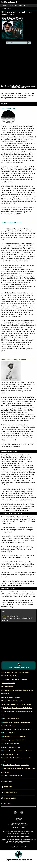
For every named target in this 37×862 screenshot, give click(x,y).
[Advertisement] (18, 65)
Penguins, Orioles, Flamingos (11, 697)
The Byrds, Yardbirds (8, 683)
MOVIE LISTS (8, 787)
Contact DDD (23, 846)
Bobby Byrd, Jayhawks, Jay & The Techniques (16, 704)
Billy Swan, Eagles (7, 686)
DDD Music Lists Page (18, 827)
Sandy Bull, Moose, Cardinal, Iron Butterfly (16, 765)
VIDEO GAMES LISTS (10, 792)
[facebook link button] (15, 814)
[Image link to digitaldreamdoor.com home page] (10, 2)
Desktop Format (7, 8)
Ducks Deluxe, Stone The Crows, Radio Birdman (17, 708)
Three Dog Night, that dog (11, 743)
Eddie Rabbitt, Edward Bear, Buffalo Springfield (17, 729)
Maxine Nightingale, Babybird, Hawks (14, 740)
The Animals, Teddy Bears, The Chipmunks (15, 672)
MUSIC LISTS (8, 781)
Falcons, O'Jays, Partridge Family (12, 700)
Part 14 (4, 611)
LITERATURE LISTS (10, 798)
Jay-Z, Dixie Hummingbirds (11, 718)
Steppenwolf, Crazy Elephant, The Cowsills (15, 679)
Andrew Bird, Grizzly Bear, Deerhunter (14, 736)
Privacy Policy (14, 846)
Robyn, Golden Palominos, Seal (12, 775)
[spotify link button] (21, 814)
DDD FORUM (7, 803)
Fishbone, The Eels (9, 733)
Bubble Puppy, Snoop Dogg (11, 747)
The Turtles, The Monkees (10, 676)
